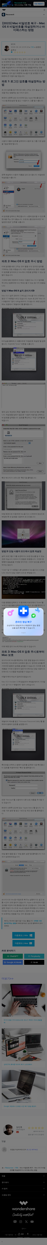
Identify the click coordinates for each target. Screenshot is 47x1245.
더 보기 (23, 633)
